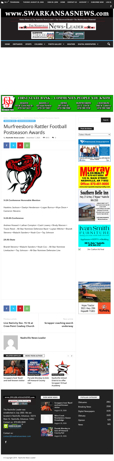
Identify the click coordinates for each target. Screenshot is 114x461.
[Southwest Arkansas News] (57, 24)
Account (83, 2)
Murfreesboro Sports (26, 121)
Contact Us (72, 2)
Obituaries (17, 44)
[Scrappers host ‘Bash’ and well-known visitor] (14, 368)
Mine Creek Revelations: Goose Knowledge (62, 417)
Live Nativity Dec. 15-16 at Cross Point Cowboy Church (19, 324)
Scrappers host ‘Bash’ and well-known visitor (14, 379)
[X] (13, 145)
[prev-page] (68, 355)
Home (7, 44)
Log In (108, 2)
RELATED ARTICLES (13, 356)
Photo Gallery (55, 44)
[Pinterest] (20, 145)
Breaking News (16, 118)
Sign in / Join (53, 2)
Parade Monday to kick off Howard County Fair (38, 380)
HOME (62, 2)
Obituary (82, 416)
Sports (28, 44)
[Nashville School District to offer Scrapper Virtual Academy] (62, 368)
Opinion (81, 420)
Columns (38, 44)
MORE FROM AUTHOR (33, 356)
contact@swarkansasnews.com (17, 436)
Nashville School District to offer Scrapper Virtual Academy (59, 382)
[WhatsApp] (27, 145)
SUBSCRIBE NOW (97, 2)
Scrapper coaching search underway (59, 324)
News (80, 425)
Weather (71, 44)
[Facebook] (111, 6)
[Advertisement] (57, 70)
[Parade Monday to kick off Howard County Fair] (38, 368)
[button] (108, 44)
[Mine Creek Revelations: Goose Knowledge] (47, 418)
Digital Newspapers (87, 44)
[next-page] (71, 355)
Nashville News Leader (15, 137)
